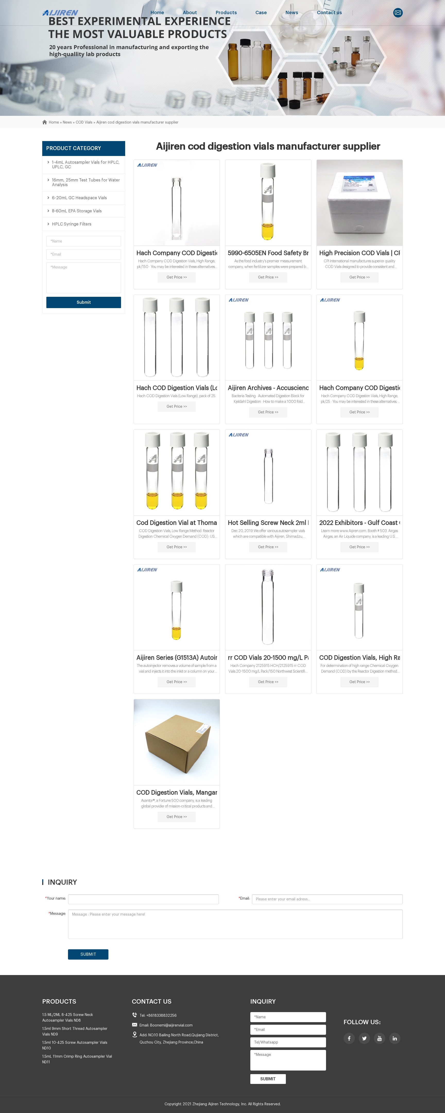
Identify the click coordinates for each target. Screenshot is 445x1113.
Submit (84, 302)
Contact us (329, 12)
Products (226, 12)
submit (88, 954)
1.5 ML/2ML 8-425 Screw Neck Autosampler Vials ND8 (67, 1017)
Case (261, 12)
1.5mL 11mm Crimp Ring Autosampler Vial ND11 (77, 1059)
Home (157, 12)
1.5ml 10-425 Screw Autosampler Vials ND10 (74, 1045)
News (292, 12)
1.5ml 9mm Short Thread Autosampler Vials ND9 (74, 1031)
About (190, 12)
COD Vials (84, 122)
